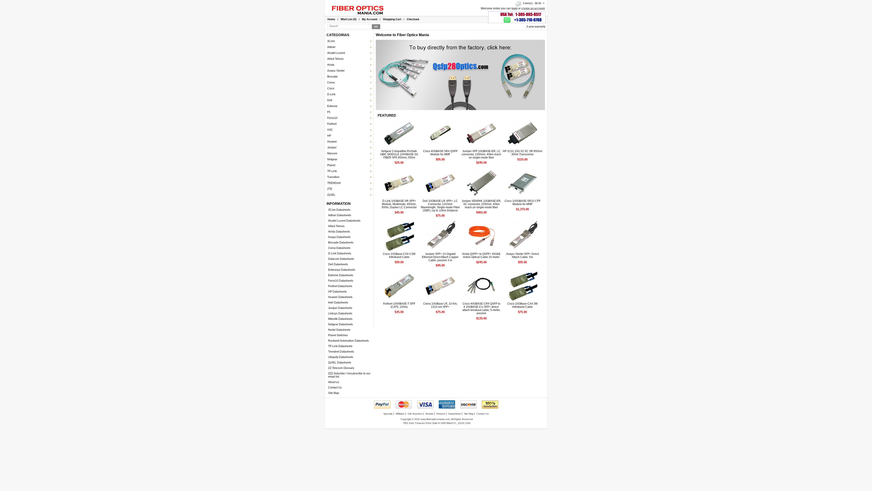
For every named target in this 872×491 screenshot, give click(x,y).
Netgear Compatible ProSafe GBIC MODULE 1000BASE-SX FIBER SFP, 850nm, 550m (399, 154)
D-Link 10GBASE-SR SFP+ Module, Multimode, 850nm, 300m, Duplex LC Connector (399, 204)
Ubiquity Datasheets (340, 357)
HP (329, 135)
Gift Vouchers (415, 413)
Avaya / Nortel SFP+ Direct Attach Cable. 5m (522, 255)
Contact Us (335, 387)
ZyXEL (331, 194)
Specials (388, 413)
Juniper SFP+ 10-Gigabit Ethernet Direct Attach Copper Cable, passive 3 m (440, 257)
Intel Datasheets (338, 302)
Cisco (330, 88)
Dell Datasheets (338, 264)
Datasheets (454, 413)
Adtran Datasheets (339, 215)
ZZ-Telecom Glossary (341, 368)
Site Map (333, 393)
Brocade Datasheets (340, 242)
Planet (331, 165)
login (514, 8)
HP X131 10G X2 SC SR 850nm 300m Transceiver (522, 153)
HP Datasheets (337, 291)
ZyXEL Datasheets (339, 362)
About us (333, 382)
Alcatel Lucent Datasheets (344, 220)
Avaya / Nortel (335, 70)
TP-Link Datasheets (340, 346)
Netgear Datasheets (340, 324)
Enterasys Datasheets (341, 269)
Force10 (332, 118)
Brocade (332, 76)
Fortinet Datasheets (340, 286)
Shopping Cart (392, 19)
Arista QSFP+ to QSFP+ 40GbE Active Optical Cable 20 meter (481, 255)
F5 (328, 112)
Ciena (331, 82)
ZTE (329, 188)
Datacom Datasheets (341, 259)
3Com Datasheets (339, 209)
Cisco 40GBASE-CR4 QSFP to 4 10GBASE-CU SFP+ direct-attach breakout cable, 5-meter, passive (481, 308)
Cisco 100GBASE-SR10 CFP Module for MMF (522, 202)
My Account (369, 19)
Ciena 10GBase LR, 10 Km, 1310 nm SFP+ (440, 305)
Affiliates (400, 413)
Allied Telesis (335, 58)
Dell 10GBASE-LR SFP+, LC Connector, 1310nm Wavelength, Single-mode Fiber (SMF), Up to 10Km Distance (440, 205)
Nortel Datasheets (339, 329)
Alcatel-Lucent (336, 53)
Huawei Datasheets (340, 297)
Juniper (332, 147)
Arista (330, 64)
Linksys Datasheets (340, 313)
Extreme (332, 106)
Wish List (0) (349, 19)
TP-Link (332, 171)
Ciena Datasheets (339, 248)
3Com (331, 41)
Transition (333, 177)
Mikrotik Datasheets (340, 319)
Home (331, 19)
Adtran (331, 47)
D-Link (331, 94)
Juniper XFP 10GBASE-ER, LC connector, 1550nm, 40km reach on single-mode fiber (481, 154)
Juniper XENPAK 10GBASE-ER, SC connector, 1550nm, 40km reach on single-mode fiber (481, 204)
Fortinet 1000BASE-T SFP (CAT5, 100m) (399, 305)
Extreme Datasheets (340, 275)
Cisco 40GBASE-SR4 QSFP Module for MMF (440, 153)
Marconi (332, 153)
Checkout (413, 19)
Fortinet (332, 123)
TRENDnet (334, 183)
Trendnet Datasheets (341, 351)
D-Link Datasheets (339, 253)
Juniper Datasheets (340, 308)
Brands (430, 413)
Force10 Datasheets (340, 280)
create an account (533, 8)
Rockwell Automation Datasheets (348, 340)
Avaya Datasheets (339, 237)
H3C (330, 129)
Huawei (332, 141)
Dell (329, 100)
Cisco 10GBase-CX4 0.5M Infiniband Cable (399, 255)
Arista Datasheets (339, 231)
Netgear (332, 159)
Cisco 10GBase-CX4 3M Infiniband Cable (522, 305)
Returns (440, 413)
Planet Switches (338, 335)
